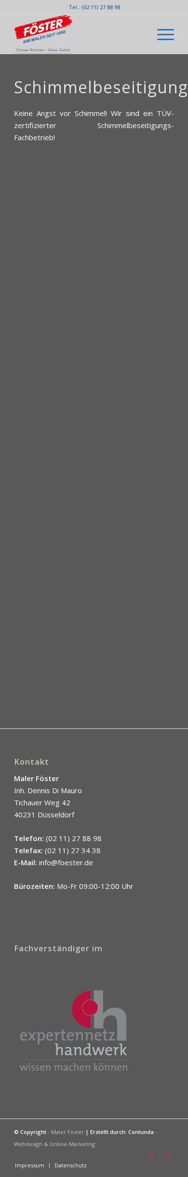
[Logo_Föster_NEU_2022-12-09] (78, 34)
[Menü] (161, 34)
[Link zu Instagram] (152, 1155)
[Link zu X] (167, 1155)
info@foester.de (66, 862)
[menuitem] (161, 34)
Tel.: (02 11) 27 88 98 (94, 7)
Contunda (141, 1131)
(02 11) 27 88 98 (74, 838)
